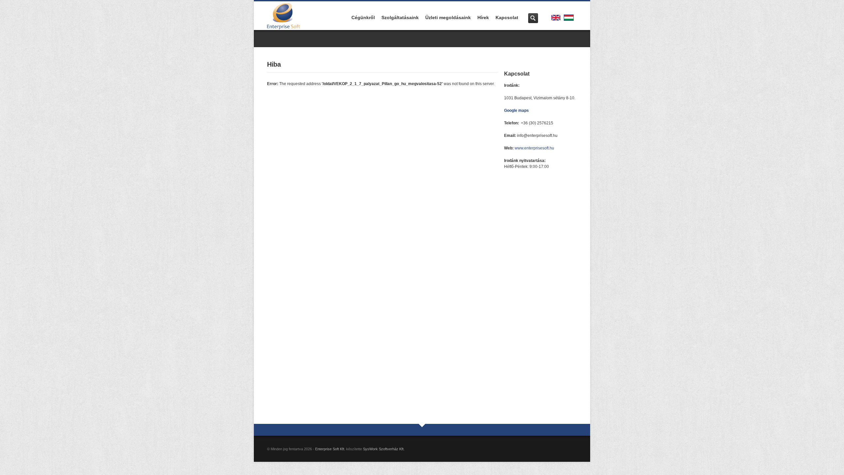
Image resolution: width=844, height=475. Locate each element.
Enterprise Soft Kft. (330, 449)
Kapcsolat (507, 17)
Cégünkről (363, 17)
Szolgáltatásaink (400, 17)
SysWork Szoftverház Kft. (384, 449)
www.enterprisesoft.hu (534, 148)
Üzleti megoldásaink (448, 17)
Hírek (483, 17)
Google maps (516, 110)
